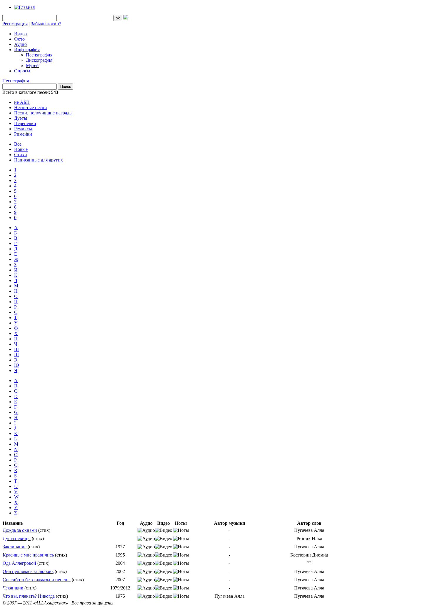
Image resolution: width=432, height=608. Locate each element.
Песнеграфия (15, 80)
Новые (21, 149)
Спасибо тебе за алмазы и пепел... (37, 579)
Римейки (23, 133)
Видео (20, 33)
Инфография (27, 49)
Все (17, 143)
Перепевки (25, 123)
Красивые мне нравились (28, 554)
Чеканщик (13, 587)
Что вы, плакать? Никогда (29, 596)
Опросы (22, 70)
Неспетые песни (30, 107)
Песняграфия (39, 54)
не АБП (22, 102)
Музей (32, 65)
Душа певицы (17, 538)
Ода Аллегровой (19, 563)
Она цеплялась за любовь (28, 571)
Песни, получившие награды (43, 112)
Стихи (20, 154)
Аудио (20, 44)
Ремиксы (23, 128)
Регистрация (15, 23)
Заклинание (14, 546)
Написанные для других (38, 159)
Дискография (39, 60)
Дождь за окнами (20, 530)
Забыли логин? (46, 23)
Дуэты (20, 118)
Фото (19, 38)
